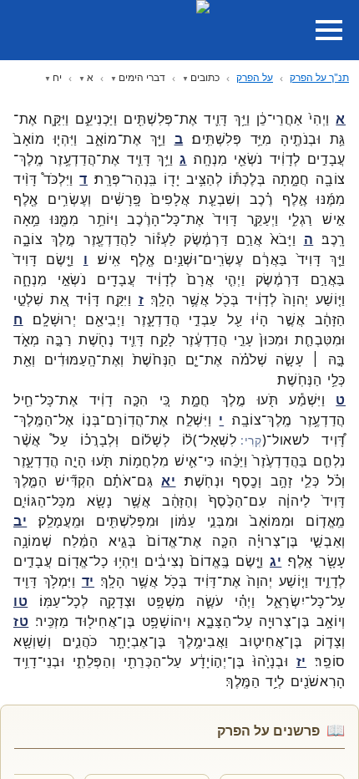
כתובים (205, 77)
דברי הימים (142, 77)
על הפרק (254, 77)
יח (57, 77)
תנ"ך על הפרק (319, 77)
